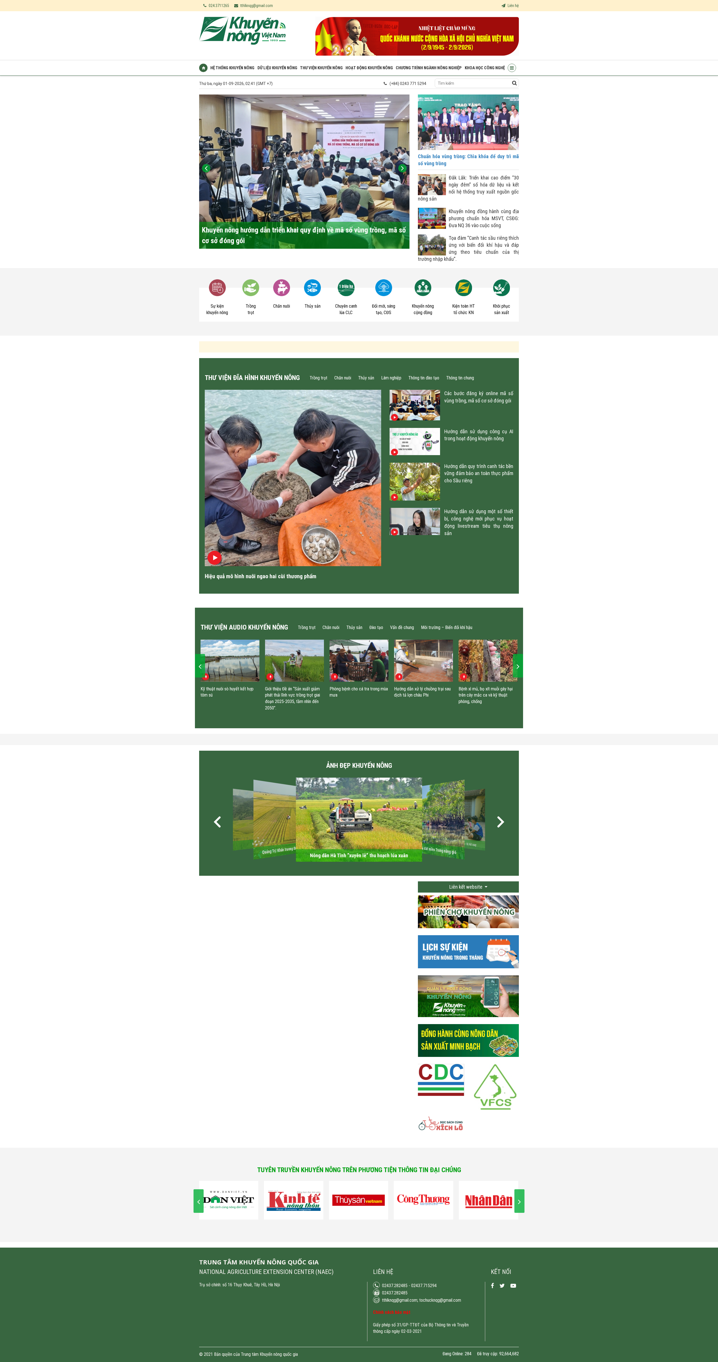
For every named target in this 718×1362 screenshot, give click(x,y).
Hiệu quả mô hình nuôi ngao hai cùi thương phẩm (260, 576)
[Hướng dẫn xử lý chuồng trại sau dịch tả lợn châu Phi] (423, 661)
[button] (217, 822)
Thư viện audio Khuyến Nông (244, 627)
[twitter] (502, 1286)
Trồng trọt (318, 378)
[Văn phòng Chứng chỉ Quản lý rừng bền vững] (496, 1090)
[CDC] (441, 1082)
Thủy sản (366, 378)
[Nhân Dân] (489, 1200)
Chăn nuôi (342, 378)
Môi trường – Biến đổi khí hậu (446, 627)
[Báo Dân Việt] (229, 1200)
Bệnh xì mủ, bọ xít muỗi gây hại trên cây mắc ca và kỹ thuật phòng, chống (486, 695)
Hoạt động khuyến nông (369, 67)
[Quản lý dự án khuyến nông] (468, 1021)
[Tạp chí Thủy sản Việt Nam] (359, 1200)
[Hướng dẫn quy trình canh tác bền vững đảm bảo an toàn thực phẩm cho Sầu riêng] (415, 499)
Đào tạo (376, 627)
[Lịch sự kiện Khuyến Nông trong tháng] (468, 972)
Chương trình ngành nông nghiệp (429, 67)
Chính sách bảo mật (391, 1312)
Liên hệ (513, 5)
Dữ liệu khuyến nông (277, 67)
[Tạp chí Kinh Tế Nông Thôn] (294, 1200)
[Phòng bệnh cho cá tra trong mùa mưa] (359, 661)
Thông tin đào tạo (423, 378)
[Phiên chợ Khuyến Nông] (468, 932)
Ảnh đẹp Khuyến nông (359, 765)
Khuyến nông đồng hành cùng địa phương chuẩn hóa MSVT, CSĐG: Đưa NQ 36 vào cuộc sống (484, 218)
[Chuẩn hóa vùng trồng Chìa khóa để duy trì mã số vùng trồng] (468, 148)
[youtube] (513, 1286)
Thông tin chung (460, 378)
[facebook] (492, 1286)
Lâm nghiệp (391, 378)
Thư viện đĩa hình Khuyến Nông (252, 378)
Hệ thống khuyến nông (232, 67)
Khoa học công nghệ (485, 67)
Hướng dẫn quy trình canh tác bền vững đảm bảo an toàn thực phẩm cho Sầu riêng (478, 473)
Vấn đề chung (402, 627)
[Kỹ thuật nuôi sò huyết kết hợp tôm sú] (230, 661)
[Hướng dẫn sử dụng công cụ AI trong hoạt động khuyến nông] (415, 453)
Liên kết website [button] (466, 887)
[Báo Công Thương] (423, 1200)
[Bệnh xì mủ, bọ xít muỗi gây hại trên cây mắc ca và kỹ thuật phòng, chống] (488, 661)
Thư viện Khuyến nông (321, 67)
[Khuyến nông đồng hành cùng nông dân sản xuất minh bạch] (468, 1061)
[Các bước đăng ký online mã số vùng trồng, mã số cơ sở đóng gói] (415, 418)
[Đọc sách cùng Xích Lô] (441, 1127)
